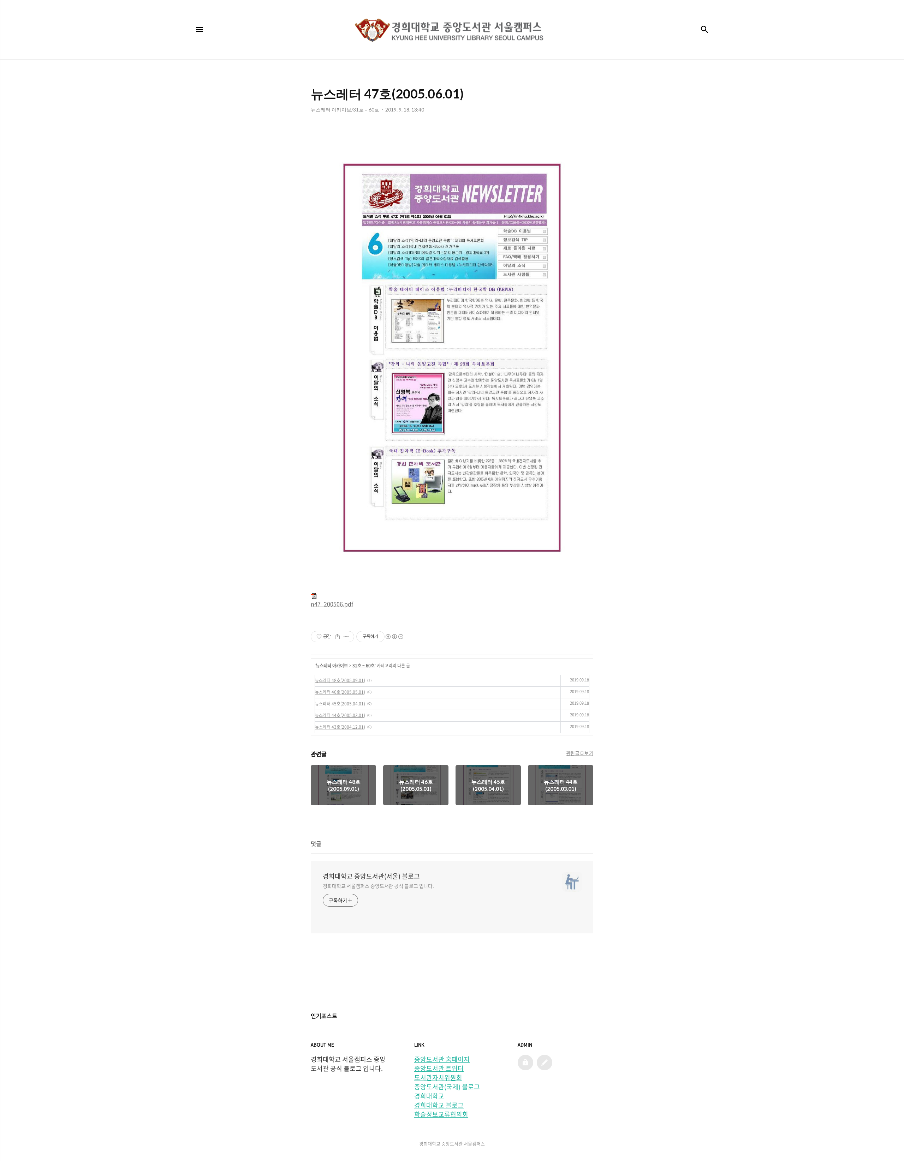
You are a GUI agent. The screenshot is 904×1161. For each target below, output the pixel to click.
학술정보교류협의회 (441, 1114)
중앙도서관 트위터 (439, 1068)
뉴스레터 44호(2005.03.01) (340, 715)
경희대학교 (429, 1096)
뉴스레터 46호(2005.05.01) (340, 692)
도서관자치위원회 (438, 1077)
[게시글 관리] (346, 636)
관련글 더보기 (580, 753)
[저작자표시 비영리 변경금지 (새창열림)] (394, 636)
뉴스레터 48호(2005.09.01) (340, 680)
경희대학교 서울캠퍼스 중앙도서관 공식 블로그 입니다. (378, 885)
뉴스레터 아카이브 (332, 665)
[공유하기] (337, 636)
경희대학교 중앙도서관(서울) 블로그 (371, 876)
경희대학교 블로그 (439, 1105)
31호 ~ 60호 (363, 665)
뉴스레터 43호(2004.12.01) (340, 727)
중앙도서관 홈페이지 (442, 1059)
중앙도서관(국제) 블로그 (447, 1086)
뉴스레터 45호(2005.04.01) (340, 703)
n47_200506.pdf (332, 604)
